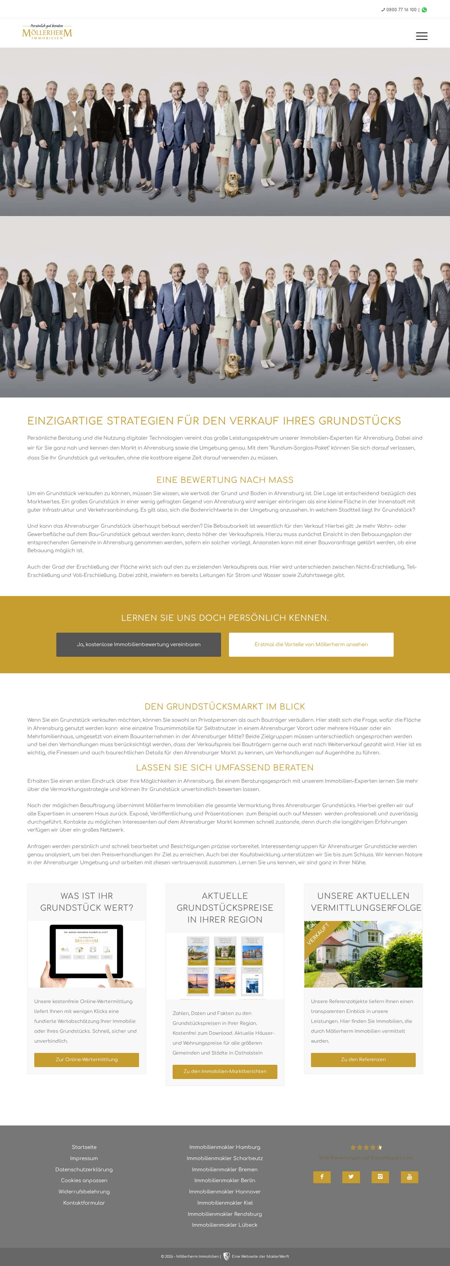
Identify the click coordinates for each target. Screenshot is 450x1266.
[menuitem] (420, 36)
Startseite (84, 1147)
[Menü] (420, 36)
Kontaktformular (84, 1203)
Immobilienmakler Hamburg (224, 1147)
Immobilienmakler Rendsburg (225, 1214)
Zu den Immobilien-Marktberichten (225, 1071)
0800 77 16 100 (401, 10)
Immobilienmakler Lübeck (225, 1225)
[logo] (47, 32)
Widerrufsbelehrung (84, 1192)
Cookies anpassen (84, 1181)
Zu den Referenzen (363, 1059)
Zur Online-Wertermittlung (87, 1059)
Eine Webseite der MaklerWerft (260, 1256)
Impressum (84, 1158)
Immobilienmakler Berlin (224, 1181)
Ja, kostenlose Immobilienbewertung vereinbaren (139, 645)
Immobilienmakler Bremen (225, 1170)
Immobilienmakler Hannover (225, 1192)
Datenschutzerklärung (84, 1170)
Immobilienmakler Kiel (225, 1203)
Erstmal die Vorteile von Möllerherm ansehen (311, 645)
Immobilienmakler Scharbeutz (225, 1158)
